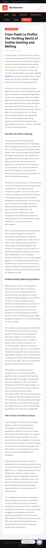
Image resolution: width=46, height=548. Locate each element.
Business (23, 15)
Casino (16, 20)
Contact (26, 20)
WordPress (23, 545)
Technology (36, 15)
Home (6, 15)
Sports (7, 20)
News (14, 15)
